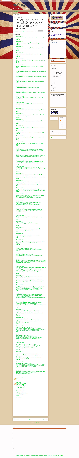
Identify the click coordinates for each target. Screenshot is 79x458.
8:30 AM (17, 50)
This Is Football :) (56, 76)
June (54, 68)
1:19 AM (17, 158)
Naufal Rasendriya (55, 31)
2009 (53, 85)
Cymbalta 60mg (20, 354)
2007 (53, 88)
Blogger (61, 455)
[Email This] (38, 31)
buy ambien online (20, 109)
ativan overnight (36, 155)
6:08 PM (18, 62)
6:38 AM (17, 72)
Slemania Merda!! (56, 78)
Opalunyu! (20, 5)
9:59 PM (17, 219)
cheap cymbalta (24, 248)
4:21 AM (17, 282)
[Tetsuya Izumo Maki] (54, 55)
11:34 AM (18, 359)
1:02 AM (17, 250)
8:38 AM (17, 198)
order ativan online (20, 87)
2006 (53, 90)
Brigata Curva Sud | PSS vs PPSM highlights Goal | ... (57, 73)
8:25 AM (17, 206)
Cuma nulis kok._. (56, 79)
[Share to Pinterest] (42, 31)
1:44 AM (17, 237)
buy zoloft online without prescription (26, 302)
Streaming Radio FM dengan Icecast (62, 125)
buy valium (23, 254)
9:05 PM (18, 117)
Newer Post (16, 419)
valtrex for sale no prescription (23, 262)
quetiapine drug (24, 235)
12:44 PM (18, 56)
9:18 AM (17, 164)
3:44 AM (17, 273)
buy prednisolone (35, 209)
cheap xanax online (20, 81)
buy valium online (20, 143)
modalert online (22, 335)
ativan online (35, 149)
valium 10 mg (19, 127)
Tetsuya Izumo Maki (54, 42)
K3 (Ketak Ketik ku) (61, 123)
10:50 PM (18, 39)
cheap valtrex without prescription (38, 260)
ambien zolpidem (20, 54)
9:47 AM (17, 84)
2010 (53, 83)
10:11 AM (18, 375)
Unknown (18, 377)
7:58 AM (17, 128)
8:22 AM (17, 395)
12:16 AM (18, 151)
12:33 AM (18, 367)
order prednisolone (36, 182)
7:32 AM (17, 225)
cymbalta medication (21, 344)
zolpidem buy (19, 66)
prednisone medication (37, 174)
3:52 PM (17, 145)
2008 (53, 87)
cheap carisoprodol (20, 114)
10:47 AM (18, 349)
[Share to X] (40, 31)
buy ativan (18, 76)
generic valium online (21, 137)
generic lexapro (31, 286)
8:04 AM (17, 380)
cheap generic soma (20, 132)
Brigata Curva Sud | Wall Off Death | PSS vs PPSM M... (57, 70)
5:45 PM (17, 89)
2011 (53, 82)
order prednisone (27, 216)
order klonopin (22, 327)
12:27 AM (18, 315)
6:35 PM (17, 290)
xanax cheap (19, 92)
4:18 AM (17, 185)
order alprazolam (20, 71)
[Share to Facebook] (41, 31)
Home (30, 419)
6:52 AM (17, 77)
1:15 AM (17, 323)
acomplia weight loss (37, 189)
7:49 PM (17, 100)
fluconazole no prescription (35, 277)
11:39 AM (18, 133)
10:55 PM (18, 106)
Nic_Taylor (51, 455)
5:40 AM (17, 191)
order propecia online (25, 229)
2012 (53, 67)
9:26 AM (17, 171)
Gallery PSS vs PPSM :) (56, 75)
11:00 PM (18, 244)
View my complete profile (55, 36)
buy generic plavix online (26, 241)
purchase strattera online (23, 310)
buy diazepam (19, 43)
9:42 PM (17, 264)
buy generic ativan (20, 37)
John (17, 382)
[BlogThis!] (39, 31)
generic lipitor (22, 222)
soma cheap (18, 103)
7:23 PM (17, 213)
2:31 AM (17, 331)
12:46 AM (18, 307)
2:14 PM (17, 111)
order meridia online (37, 167)
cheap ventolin (35, 161)
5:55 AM (17, 67)
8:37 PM (17, 94)
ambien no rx (19, 121)
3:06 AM (18, 256)
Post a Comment (18, 397)
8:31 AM (17, 123)
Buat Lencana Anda (54, 56)
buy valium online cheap (21, 60)
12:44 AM (18, 44)
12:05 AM (18, 299)
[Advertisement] (30, 408)
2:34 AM (17, 178)
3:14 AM (17, 340)
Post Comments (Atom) (34, 422)
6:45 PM (17, 231)
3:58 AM (17, 139)
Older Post (44, 419)
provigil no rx (20, 363)
